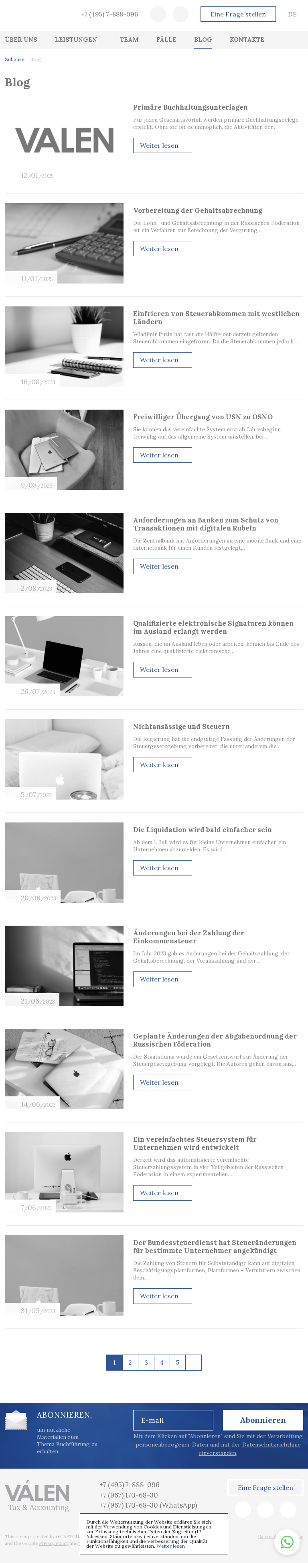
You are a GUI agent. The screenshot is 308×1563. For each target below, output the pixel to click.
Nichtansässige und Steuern (181, 726)
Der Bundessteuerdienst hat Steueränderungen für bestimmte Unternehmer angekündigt (214, 1247)
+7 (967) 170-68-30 (129, 1495)
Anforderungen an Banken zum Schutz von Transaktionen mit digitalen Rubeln (205, 524)
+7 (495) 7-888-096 (109, 14)
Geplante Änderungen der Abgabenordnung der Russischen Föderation (215, 1040)
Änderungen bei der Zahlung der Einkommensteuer (188, 937)
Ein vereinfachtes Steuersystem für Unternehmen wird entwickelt (195, 1143)
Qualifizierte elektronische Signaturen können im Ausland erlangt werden (213, 627)
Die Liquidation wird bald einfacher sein (202, 830)
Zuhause (14, 59)
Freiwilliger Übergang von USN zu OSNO (203, 417)
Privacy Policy (54, 1543)
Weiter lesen (170, 1546)
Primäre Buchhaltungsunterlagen (190, 107)
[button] (287, 1542)
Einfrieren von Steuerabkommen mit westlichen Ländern (216, 318)
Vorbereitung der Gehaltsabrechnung (197, 210)
